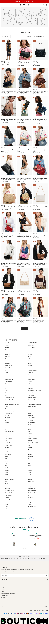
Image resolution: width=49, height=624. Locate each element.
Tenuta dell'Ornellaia (9, 490)
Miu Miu (7, 449)
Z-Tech (29, 504)
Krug (29, 431)
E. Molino (30, 408)
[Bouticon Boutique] (24, 5)
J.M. (6, 429)
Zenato (6, 506)
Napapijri (30, 454)
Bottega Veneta (8, 365)
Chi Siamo (3, 597)
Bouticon (30, 365)
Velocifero (30, 497)
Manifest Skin (8, 442)
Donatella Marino (32, 406)
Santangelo (30, 477)
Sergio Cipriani (31, 481)
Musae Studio (31, 452)
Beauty (35, 610)
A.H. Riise (7, 342)
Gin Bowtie (30, 420)
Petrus (29, 465)
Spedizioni (3, 586)
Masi (29, 445)
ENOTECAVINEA (31, 411)
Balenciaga (7, 356)
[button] (46, 5)
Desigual (7, 392)
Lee (6, 436)
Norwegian (30, 456)
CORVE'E (7, 372)
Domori (6, 406)
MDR (6, 440)
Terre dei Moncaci (32, 490)
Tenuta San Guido (32, 488)
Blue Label (7, 363)
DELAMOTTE (31, 386)
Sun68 (29, 486)
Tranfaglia (7, 497)
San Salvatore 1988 (9, 477)
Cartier (29, 374)
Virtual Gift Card (4, 595)
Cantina (38, 610)
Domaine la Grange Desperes (34, 404)
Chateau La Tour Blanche (33, 377)
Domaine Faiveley (32, 397)
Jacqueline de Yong (9, 431)
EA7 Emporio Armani (10, 411)
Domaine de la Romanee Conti (12, 404)
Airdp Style (7, 345)
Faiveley (7, 415)
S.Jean (29, 472)
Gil (5, 420)
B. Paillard (30, 354)
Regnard (30, 470)
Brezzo (29, 367)
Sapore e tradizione (9, 479)
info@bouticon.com (32, 558)
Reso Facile (3, 587)
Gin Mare (7, 422)
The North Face (8, 495)
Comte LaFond (8, 381)
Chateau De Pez (8, 377)
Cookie (2, 591)
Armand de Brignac (32, 347)
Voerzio (7, 502)
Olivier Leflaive (31, 461)
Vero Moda (7, 499)
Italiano (45, 606)
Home (43, 610)
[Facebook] (1, 606)
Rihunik (6, 472)
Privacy (2, 589)
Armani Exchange (9, 349)
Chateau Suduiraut (9, 379)
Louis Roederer (8, 438)
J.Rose (29, 429)
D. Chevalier (30, 383)
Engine (29, 413)
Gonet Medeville (31, 422)
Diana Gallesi (31, 392)
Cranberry (7, 383)
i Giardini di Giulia (32, 506)
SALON (6, 474)
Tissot (29, 495)
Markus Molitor (8, 445)
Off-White (7, 461)
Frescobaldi (30, 415)
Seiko (6, 481)
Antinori (7, 347)
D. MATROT (7, 386)
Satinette (30, 479)
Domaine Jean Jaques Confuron (35, 399)
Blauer (29, 361)
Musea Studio (8, 454)
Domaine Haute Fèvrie (10, 399)
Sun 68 (6, 486)
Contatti (2, 599)
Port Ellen (7, 467)
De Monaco (30, 388)
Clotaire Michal (31, 379)
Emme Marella (8, 413)
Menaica (7, 447)
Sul (28, 483)
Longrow (30, 436)
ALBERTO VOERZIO (32, 342)
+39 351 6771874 (44, 558)
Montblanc (7, 452)
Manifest (30, 440)
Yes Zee (6, 504)
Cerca (2, 582)
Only (6, 463)
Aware (6, 352)
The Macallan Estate (32, 492)
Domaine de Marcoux (33, 402)
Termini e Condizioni (5, 584)
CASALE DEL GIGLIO (33, 370)
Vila (29, 499)
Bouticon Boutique (9, 367)
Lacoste (6, 433)
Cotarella (30, 381)
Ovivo (29, 463)
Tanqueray (7, 488)
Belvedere (7, 358)
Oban (29, 458)
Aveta (29, 349)
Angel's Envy (31, 345)
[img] (24, 529)
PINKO (6, 465)
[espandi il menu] (1, 5)
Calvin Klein (30, 372)
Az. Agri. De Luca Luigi (33, 352)
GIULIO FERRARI (31, 417)
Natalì (6, 456)
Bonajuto (30, 363)
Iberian (29, 427)
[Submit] (46, 575)
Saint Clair (30, 474)
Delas (6, 390)
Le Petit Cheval (31, 433)
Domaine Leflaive (9, 402)
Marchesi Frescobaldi (33, 442)
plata (6, 508)
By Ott (6, 370)
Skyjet (6, 483)
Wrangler (30, 502)
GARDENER (7, 417)
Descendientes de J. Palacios (34, 390)
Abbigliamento (29, 610)
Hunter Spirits (8, 427)
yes (28, 508)
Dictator (6, 395)
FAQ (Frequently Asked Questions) (8, 593)
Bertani (29, 358)
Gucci (6, 424)
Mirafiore (30, 447)
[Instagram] (5, 606)
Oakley (6, 458)
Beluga (29, 356)
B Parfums (7, 354)
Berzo (6, 361)
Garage (46, 610)
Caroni (6, 374)
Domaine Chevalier (9, 397)
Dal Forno (7, 388)
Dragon (6, 408)
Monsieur (30, 449)
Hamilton (30, 424)
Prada (29, 467)
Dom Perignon (31, 395)
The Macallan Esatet (9, 492)
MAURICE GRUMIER (32, 438)
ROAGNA (7, 470)
